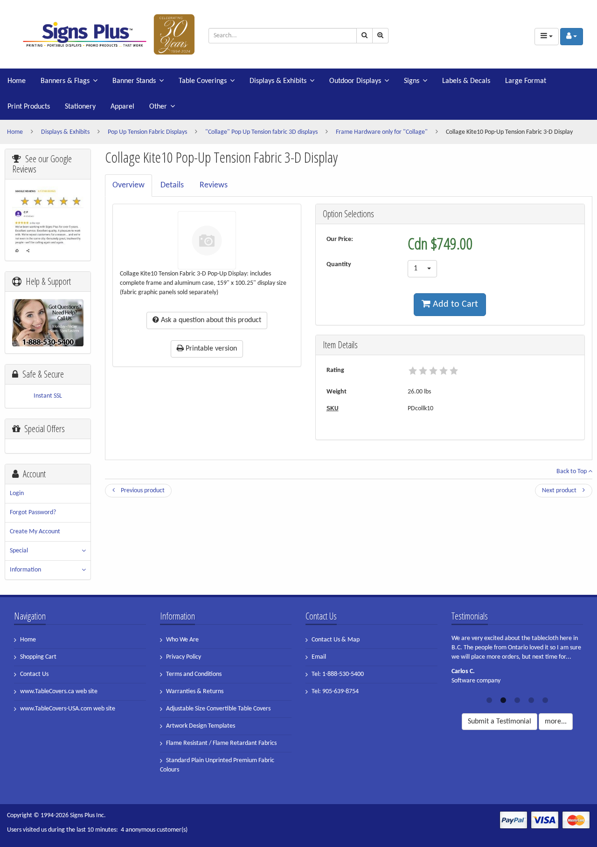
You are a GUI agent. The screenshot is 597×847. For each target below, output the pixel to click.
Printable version (210, 348)
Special (19, 550)
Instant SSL (48, 396)
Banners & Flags (65, 81)
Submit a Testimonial (499, 721)
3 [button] (517, 699)
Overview (128, 185)
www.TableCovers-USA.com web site (67, 708)
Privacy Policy (183, 657)
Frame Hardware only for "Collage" (382, 132)
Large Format (525, 81)
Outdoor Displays (355, 81)
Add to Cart (454, 304)
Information (25, 569)
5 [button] (545, 699)
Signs (411, 81)
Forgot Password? (33, 512)
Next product (560, 490)
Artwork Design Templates (200, 726)
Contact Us (34, 674)
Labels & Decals (466, 81)
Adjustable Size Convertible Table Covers (218, 708)
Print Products (28, 106)
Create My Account (35, 531)
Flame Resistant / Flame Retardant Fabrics (221, 743)
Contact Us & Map (336, 639)
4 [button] (531, 699)
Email (319, 657)
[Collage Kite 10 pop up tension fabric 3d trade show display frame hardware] (104, 34)
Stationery (80, 106)
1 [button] (489, 699)
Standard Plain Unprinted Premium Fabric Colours (217, 765)
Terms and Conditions (194, 674)
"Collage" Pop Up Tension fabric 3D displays (261, 132)
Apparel (122, 106)
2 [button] (503, 699)
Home (16, 81)
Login (17, 493)
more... (556, 721)
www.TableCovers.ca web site (58, 691)
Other (158, 106)
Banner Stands (134, 81)
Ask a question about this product (210, 320)
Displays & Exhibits (278, 81)
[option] (517, 662)
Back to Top (572, 471)
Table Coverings (203, 81)
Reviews (214, 185)
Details (172, 185)
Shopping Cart (38, 657)
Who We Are (182, 639)
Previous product (142, 490)
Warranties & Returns (194, 691)
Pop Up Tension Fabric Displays (147, 132)
